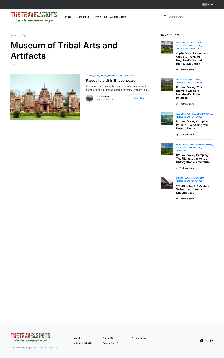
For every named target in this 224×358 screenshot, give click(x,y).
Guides (89, 75)
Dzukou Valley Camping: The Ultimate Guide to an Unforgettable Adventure (193, 158)
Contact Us (108, 338)
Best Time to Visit (185, 43)
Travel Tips (195, 48)
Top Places (128, 75)
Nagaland (181, 45)
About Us (78, 338)
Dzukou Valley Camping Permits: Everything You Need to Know (192, 125)
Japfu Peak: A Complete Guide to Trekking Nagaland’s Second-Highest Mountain (192, 58)
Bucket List (182, 79)
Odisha (103, 75)
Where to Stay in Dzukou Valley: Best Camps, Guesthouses (192, 189)
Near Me (199, 178)
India (96, 75)
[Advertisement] (187, 261)
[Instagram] (212, 340)
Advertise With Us (83, 343)
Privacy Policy (139, 338)
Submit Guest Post (112, 343)
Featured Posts (184, 114)
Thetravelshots (101, 96)
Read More (140, 98)
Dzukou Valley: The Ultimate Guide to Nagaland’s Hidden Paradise (189, 92)
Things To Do (115, 75)
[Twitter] (206, 340)
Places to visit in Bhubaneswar (111, 80)
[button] (207, 4)
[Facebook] (201, 340)
